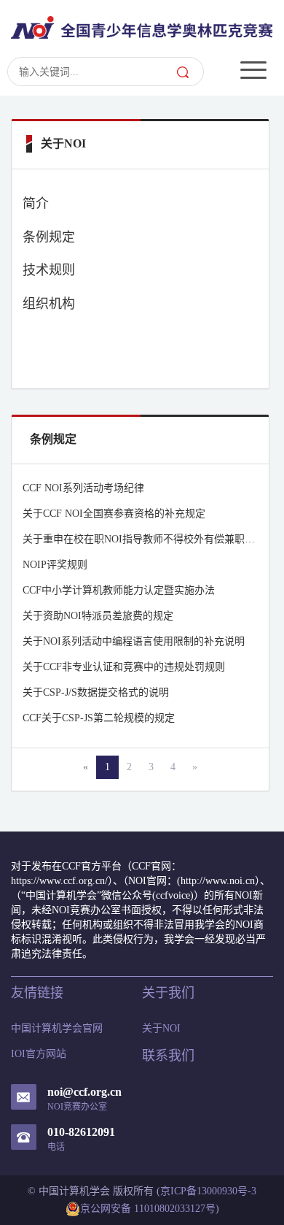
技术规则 (49, 270)
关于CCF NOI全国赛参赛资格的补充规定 (114, 513)
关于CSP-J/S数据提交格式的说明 (96, 692)
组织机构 (49, 303)
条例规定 (49, 237)
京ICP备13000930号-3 (208, 1191)
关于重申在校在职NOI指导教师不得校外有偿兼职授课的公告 (140, 539)
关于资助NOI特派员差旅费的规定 (98, 615)
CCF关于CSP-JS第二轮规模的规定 (99, 718)
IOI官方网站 (38, 1053)
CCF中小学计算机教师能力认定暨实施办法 (119, 590)
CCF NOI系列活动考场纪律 (83, 488)
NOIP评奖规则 (55, 564)
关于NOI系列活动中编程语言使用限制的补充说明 (134, 641)
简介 (36, 203)
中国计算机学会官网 (57, 1028)
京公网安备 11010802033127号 (148, 1208)
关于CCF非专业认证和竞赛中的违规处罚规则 (124, 666)
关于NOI (161, 1028)
